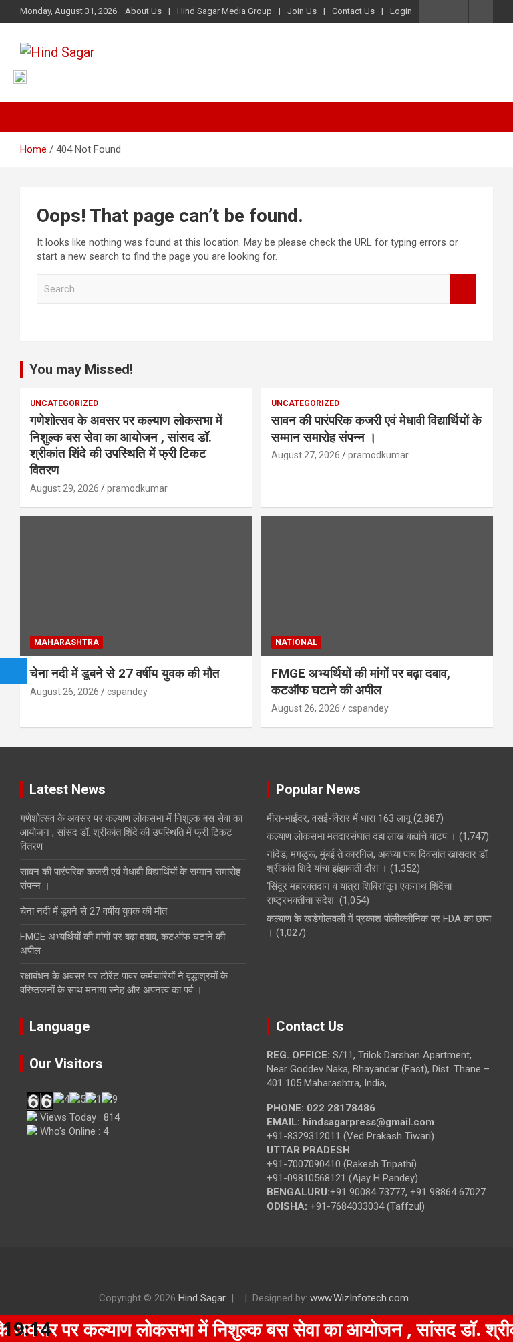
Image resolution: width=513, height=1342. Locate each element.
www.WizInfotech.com (359, 1298)
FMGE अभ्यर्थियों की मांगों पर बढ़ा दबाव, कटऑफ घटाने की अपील (360, 682)
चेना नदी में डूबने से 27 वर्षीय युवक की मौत (125, 673)
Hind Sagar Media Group (224, 11)
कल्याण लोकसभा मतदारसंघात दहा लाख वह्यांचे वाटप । (361, 836)
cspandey (127, 691)
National (296, 642)
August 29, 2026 (64, 488)
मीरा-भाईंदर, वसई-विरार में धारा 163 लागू (339, 818)
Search (463, 289)
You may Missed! (81, 369)
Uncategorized (64, 403)
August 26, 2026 (64, 691)
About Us (143, 11)
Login (401, 11)
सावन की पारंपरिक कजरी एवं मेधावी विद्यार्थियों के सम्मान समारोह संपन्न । (376, 429)
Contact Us (353, 11)
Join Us (302, 11)
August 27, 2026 (305, 455)
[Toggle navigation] (36, 117)
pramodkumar (137, 488)
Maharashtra (66, 642)
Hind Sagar (202, 1298)
